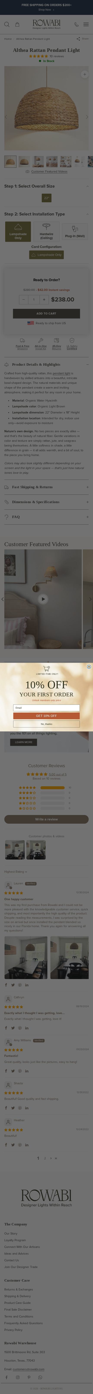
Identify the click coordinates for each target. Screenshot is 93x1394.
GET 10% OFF (46, 715)
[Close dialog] (89, 666)
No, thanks (46, 724)
